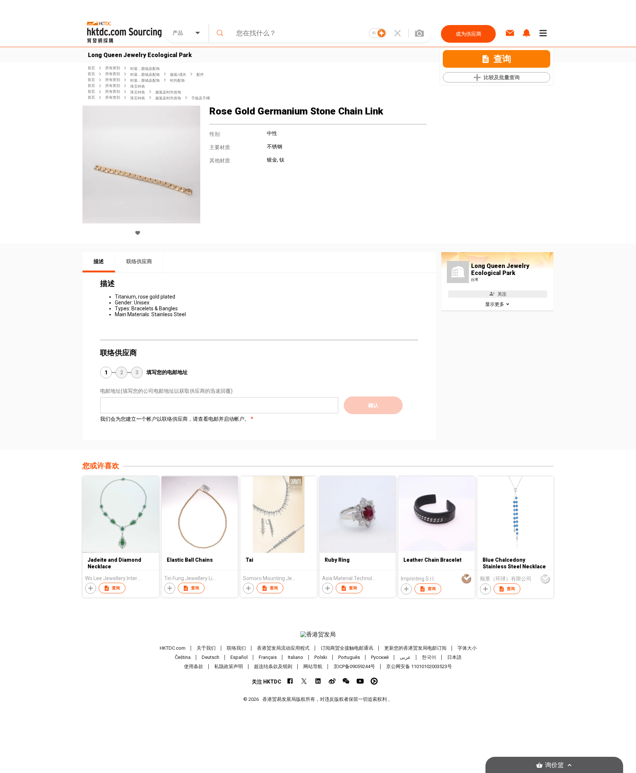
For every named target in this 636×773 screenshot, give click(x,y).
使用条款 (193, 666)
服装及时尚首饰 (168, 92)
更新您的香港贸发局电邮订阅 (415, 648)
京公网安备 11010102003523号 (419, 666)
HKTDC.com (173, 648)
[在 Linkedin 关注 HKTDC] (318, 681)
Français (268, 657)
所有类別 (112, 68)
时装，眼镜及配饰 (145, 69)
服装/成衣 (178, 75)
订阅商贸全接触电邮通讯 (347, 648)
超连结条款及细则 (273, 666)
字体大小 (467, 648)
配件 (200, 75)
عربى (405, 657)
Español (239, 657)
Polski (320, 657)
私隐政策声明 (228, 666)
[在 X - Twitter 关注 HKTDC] (304, 681)
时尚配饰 (177, 80)
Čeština (183, 657)
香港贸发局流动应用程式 (283, 648)
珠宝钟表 (137, 86)
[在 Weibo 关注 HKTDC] (332, 681)
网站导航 (312, 666)
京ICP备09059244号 (354, 666)
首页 (91, 68)
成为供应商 (468, 34)
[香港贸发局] (318, 634)
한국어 (429, 657)
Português (349, 657)
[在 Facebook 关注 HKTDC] (290, 681)
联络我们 (236, 648)
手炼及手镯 (200, 98)
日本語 (454, 657)
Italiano (295, 657)
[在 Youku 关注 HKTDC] (374, 681)
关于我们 (206, 648)
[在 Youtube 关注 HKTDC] (360, 681)
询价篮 (554, 765)
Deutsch (210, 657)
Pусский (380, 657)
